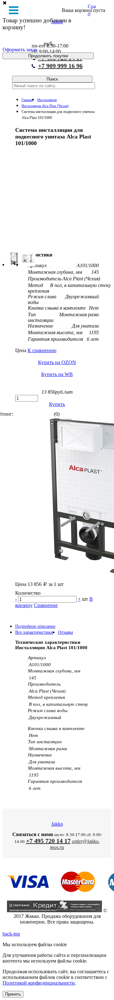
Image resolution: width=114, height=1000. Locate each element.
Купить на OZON (57, 362)
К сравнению (42, 350)
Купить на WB (57, 374)
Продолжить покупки (48, 55)
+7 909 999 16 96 (60, 65)
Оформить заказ (20, 49)
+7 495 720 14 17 (48, 840)
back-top (11, 933)
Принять (13, 994)
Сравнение (46, 605)
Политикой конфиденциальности (39, 983)
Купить (57, 404)
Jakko (57, 824)
